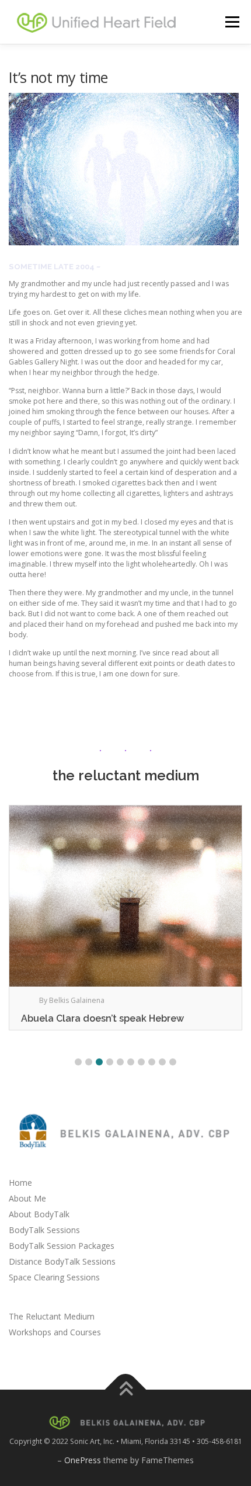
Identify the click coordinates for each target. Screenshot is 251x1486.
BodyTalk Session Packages (61, 1245)
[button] (78, 1061)
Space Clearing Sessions (54, 1277)
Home (20, 1182)
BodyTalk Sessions (44, 1229)
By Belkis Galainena (71, 1000)
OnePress (82, 1460)
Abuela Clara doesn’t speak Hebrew (102, 1018)
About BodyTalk (39, 1214)
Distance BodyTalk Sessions (62, 1261)
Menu (231, 22)
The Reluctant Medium (52, 1316)
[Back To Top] (126, 1390)
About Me (27, 1198)
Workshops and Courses (55, 1332)
